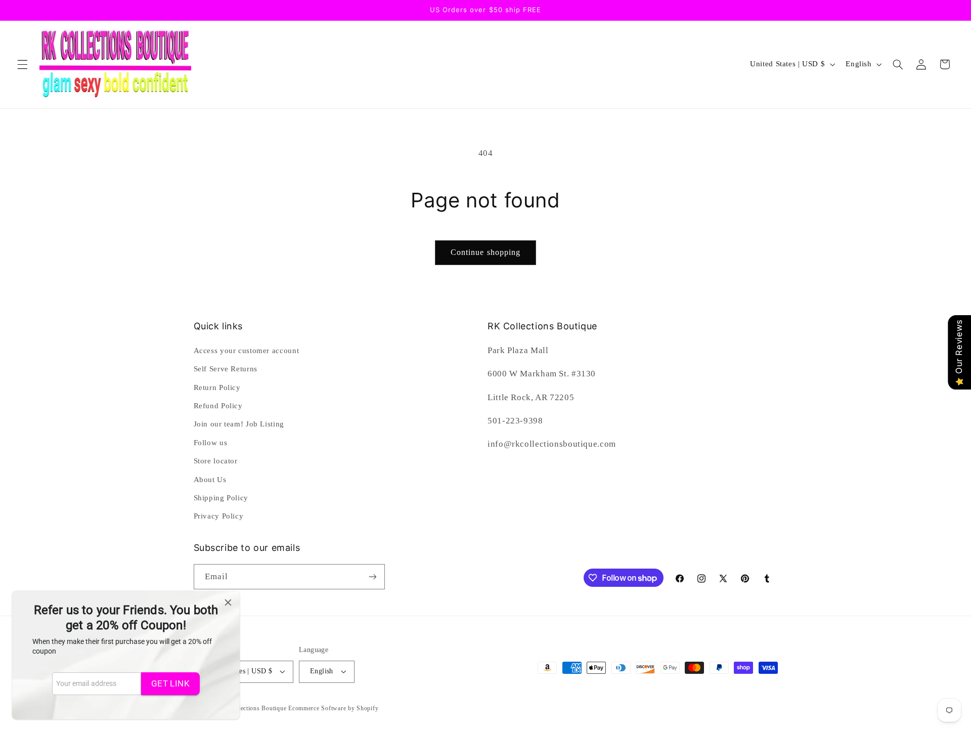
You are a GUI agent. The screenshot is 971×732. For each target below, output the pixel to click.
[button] (22, 64)
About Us (210, 480)
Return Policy (217, 387)
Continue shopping (485, 252)
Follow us (211, 443)
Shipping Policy (221, 498)
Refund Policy (218, 406)
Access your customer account (246, 351)
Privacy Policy (219, 516)
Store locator (216, 461)
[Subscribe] (372, 576)
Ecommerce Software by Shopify (333, 708)
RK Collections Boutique (251, 708)
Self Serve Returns (225, 369)
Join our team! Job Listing (239, 424)
